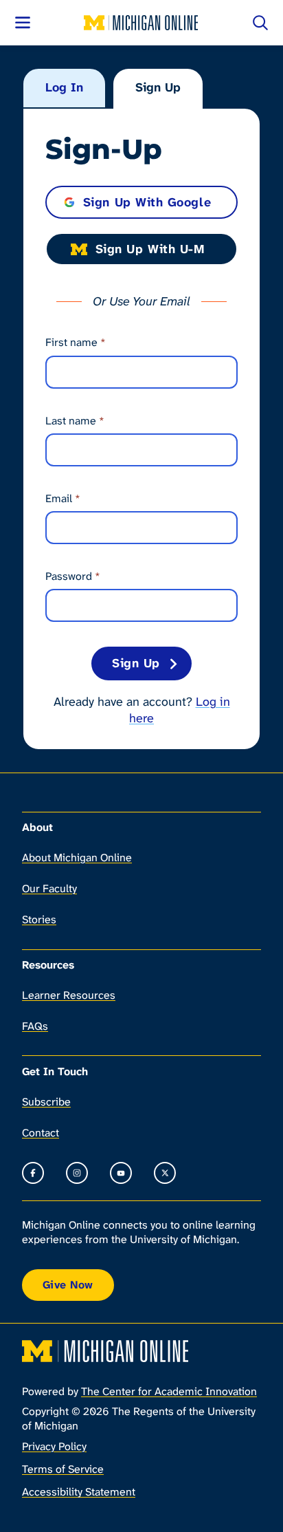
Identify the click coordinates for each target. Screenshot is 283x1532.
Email (62, 498)
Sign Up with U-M (150, 249)
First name (75, 342)
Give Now (68, 1284)
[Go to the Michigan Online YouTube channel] (121, 1173)
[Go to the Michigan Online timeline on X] (165, 1173)
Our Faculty (49, 888)
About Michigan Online (77, 857)
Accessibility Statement (78, 1492)
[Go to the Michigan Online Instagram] (77, 1173)
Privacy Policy (54, 1446)
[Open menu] (22, 22)
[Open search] (260, 22)
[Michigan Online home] (141, 22)
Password (72, 576)
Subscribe (46, 1101)
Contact (40, 1132)
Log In (64, 87)
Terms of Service (63, 1469)
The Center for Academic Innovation (169, 1391)
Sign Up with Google (147, 202)
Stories (39, 919)
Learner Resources (68, 995)
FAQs (35, 1026)
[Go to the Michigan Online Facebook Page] (33, 1173)
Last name (74, 420)
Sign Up (158, 87)
